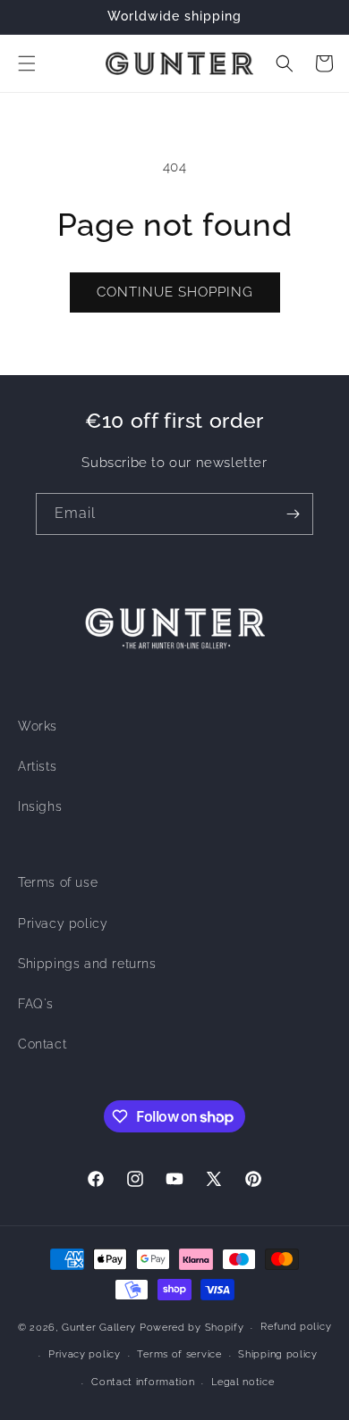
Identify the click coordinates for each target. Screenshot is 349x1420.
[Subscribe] (292, 514)
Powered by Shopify (192, 1327)
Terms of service (179, 1354)
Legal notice (242, 1382)
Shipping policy (278, 1354)
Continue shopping (175, 292)
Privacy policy (62, 923)
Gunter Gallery (99, 1327)
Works (37, 726)
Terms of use (58, 882)
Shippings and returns (87, 963)
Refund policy (295, 1326)
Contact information (142, 1382)
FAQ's (36, 1004)
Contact (42, 1044)
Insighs (40, 806)
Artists (37, 766)
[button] (27, 63)
